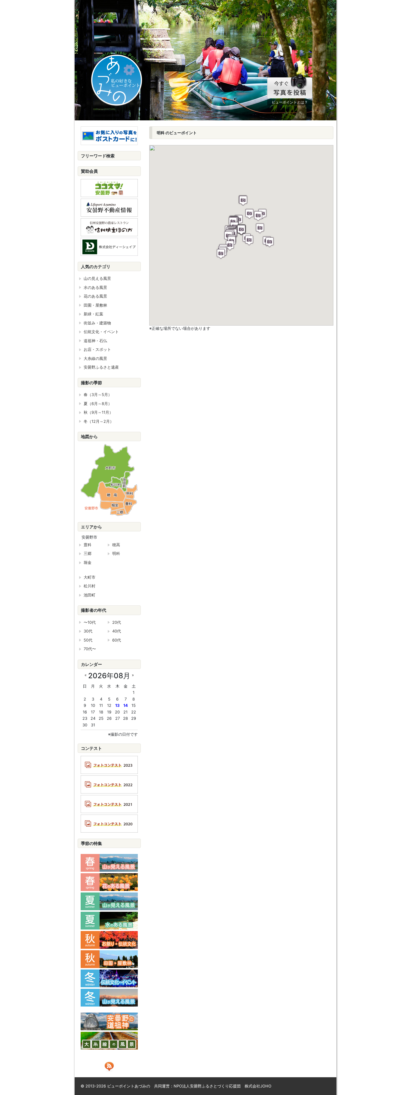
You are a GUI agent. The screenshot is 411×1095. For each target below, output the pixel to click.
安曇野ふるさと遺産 (101, 367)
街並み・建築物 (97, 322)
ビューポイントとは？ (290, 102)
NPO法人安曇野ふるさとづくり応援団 (207, 1086)
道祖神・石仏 (95, 340)
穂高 (116, 544)
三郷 (87, 553)
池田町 (89, 594)
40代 (116, 631)
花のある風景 (95, 296)
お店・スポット (97, 349)
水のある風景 (95, 287)
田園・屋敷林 (95, 305)
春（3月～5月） (98, 394)
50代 (88, 640)
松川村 (89, 585)
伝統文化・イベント (101, 331)
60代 (116, 640)
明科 (116, 553)
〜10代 (90, 622)
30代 (88, 631)
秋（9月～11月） (98, 412)
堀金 (87, 562)
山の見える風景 (97, 278)
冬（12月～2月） (99, 421)
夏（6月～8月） (98, 403)
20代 (116, 622)
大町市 (89, 577)
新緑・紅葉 (93, 313)
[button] (241, 229)
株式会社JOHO (258, 1086)
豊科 (87, 544)
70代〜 (90, 648)
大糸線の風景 (95, 358)
